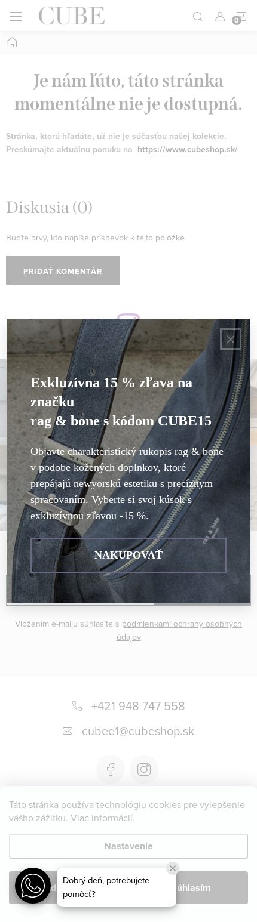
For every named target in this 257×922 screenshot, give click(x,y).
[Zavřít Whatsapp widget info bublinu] (172, 868)
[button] (33, 886)
